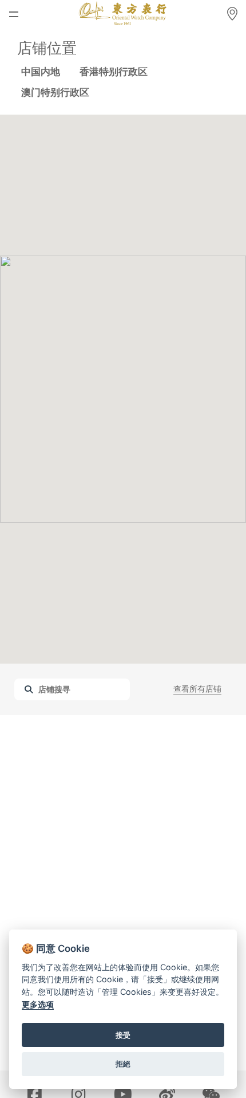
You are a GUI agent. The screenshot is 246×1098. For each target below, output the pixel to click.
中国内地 (40, 71)
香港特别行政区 (114, 71)
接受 (123, 1035)
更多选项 (38, 1004)
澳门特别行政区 (55, 92)
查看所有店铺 (197, 689)
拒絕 (123, 1063)
